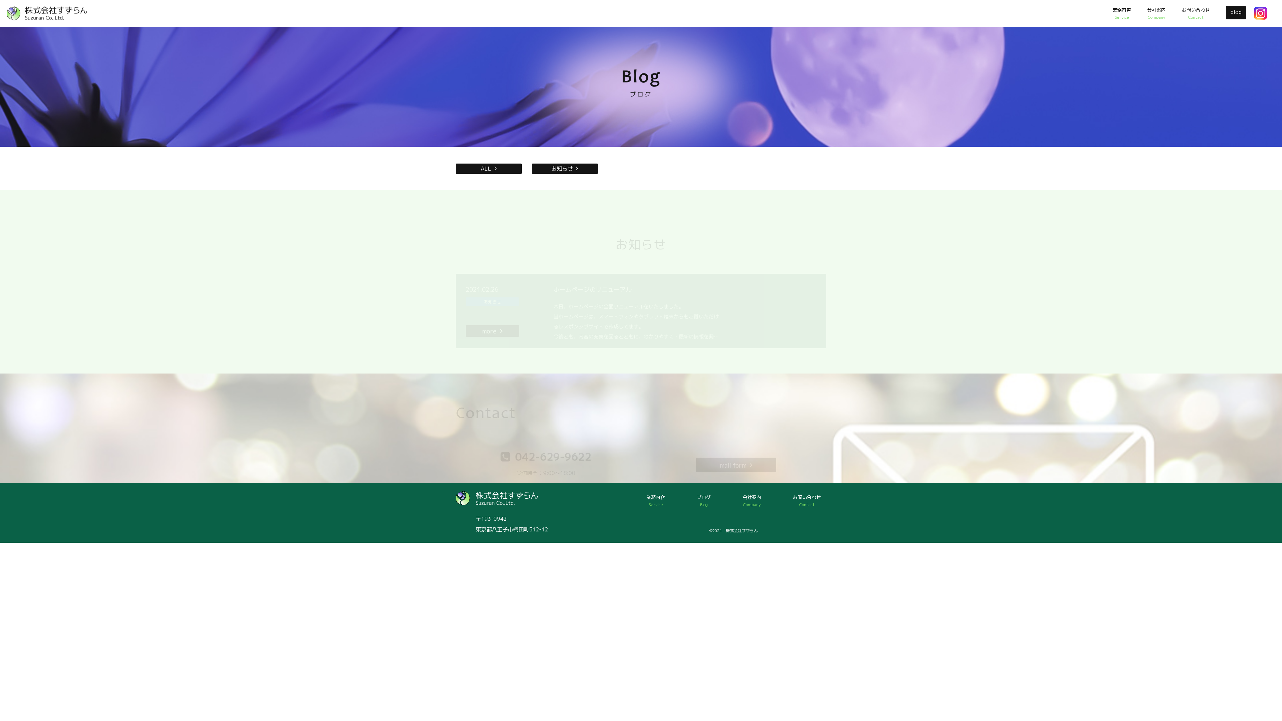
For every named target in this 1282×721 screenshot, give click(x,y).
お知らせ (562, 168)
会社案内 (1156, 13)
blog (1236, 12)
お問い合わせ (1196, 13)
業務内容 (1121, 13)
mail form (733, 465)
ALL (486, 168)
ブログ (704, 500)
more (489, 331)
